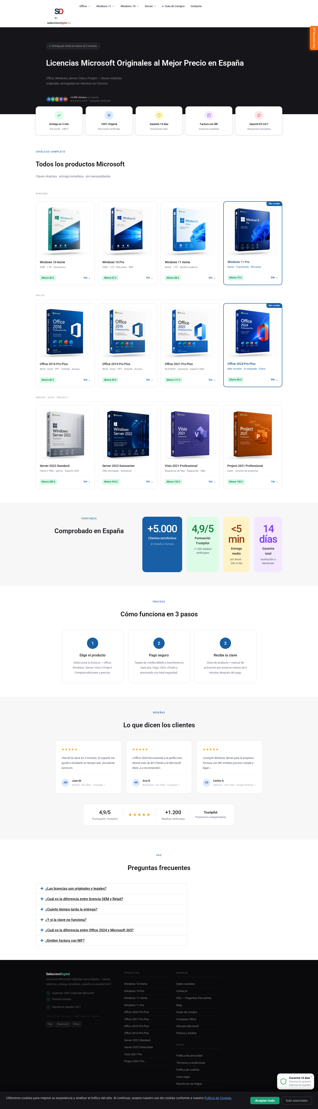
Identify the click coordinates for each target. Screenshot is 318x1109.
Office (83, 6)
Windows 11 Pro (134, 1005)
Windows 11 (103, 6)
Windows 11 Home (135, 998)
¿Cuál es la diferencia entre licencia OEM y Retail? (84, 899)
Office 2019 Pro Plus (136, 1026)
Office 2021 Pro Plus (136, 1019)
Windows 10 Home (135, 984)
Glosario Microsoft (187, 1026)
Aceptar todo (265, 1100)
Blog (179, 1005)
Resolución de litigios (189, 1083)
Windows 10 (127, 6)
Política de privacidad (189, 1055)
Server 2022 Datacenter (138, 1047)
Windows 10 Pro (134, 991)
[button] (111, 888)
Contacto (196, 6)
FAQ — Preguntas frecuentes (193, 998)
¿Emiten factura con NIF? (65, 941)
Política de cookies (187, 1069)
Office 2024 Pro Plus (136, 1012)
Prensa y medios (186, 1033)
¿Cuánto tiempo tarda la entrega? (71, 909)
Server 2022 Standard (137, 1040)
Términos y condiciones (190, 1062)
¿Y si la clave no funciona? (66, 920)
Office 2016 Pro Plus (136, 1033)
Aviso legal (183, 1076)
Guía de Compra (175, 6)
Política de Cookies (217, 1098)
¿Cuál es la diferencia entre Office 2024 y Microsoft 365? (89, 930)
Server (149, 6)
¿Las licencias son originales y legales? (75, 889)
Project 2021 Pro (134, 1061)
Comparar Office (186, 1019)
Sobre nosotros (185, 984)
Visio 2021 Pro (133, 1054)
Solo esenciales (297, 1100)
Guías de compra (186, 1012)
